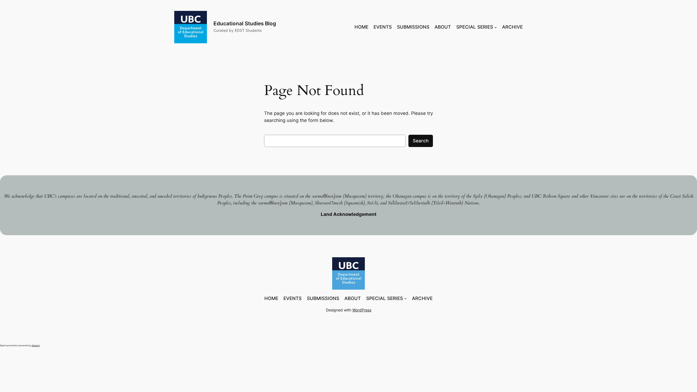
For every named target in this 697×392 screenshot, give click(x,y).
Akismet (36, 345)
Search (421, 140)
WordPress (361, 310)
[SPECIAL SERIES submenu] (495, 27)
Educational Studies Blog (244, 23)
